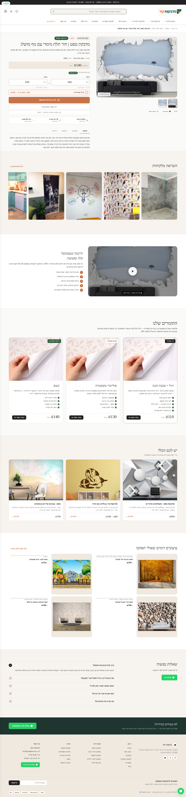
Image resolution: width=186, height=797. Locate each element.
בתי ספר (84, 21)
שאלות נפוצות (65, 748)
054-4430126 (35, 748)
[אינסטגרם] (175, 758)
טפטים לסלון (101, 556)
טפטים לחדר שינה (111, 556)
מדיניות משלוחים (64, 752)
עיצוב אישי (122, 21)
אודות (129, 748)
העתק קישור (152, 111)
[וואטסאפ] (165, 758)
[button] (172, 103)
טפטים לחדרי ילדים (94, 759)
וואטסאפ (166, 111)
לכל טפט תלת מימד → (18, 549)
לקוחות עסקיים (108, 21)
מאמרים (128, 763)
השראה (73, 21)
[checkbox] (49, 92)
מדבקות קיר (155, 21)
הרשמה (14, 783)
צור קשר (63, 21)
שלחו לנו (167, 677)
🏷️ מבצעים (51, 21)
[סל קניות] (5, 11)
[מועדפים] (16, 11)
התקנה (64, 131)
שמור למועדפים (48, 107)
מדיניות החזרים (65, 755)
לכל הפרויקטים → (16, 166)
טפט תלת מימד (157, 28)
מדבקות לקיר (96, 763)
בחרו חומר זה (134, 417)
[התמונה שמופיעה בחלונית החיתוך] (162, 103)
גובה (45, 77)
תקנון (68, 759)
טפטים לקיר (170, 21)
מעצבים (95, 21)
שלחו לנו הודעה (29, 765)
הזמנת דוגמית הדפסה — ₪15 (48, 112)
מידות (54, 131)
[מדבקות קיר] (170, 11)
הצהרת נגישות (65, 763)
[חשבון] (11, 11)
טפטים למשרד (123, 599)
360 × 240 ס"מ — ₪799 (20, 93)
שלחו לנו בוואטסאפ (20, 726)
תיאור (85, 131)
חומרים (75, 131)
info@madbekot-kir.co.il (31, 751)
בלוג (129, 766)
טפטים (167, 28)
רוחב (88, 77)
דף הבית (174, 28)
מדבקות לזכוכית (138, 21)
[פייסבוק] (170, 758)
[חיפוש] (53, 11)
